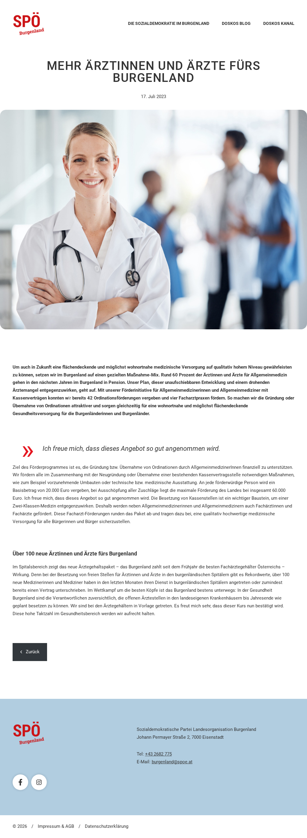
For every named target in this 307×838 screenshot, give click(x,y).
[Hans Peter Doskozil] (29, 23)
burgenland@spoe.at (172, 762)
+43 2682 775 (158, 754)
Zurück (33, 651)
